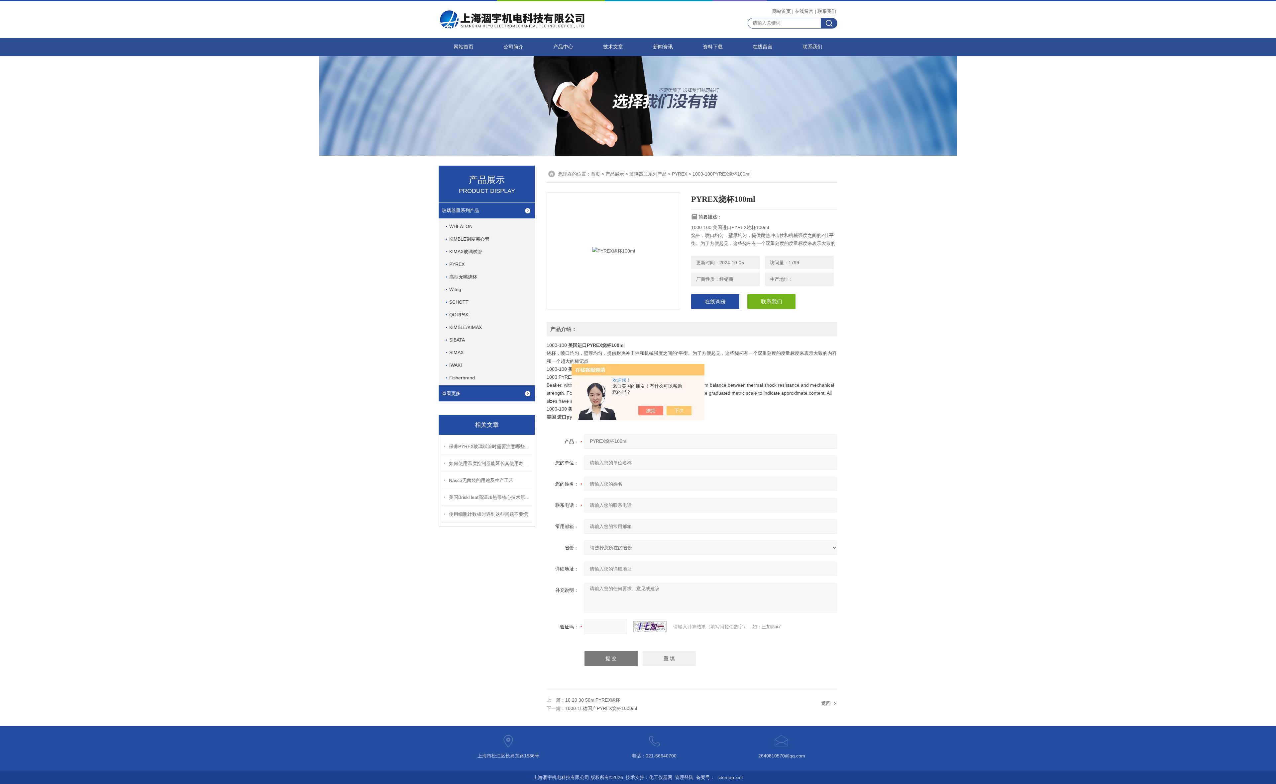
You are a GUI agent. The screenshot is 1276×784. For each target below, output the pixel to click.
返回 (826, 703)
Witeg (455, 289)
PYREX (457, 264)
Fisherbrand (462, 377)
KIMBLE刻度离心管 (469, 239)
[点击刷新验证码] (650, 626)
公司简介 (513, 46)
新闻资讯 (663, 46)
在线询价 (715, 301)
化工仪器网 (660, 777)
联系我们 (826, 11)
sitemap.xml (730, 777)
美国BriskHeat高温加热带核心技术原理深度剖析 (490, 497)
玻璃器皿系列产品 (460, 210)
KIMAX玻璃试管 (465, 251)
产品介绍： (563, 329)
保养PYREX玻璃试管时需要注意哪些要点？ (490, 446)
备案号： (705, 777)
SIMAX (456, 352)
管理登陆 (684, 777)
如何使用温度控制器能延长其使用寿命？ (490, 463)
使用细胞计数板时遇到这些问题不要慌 (488, 514)
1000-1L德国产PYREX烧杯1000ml (601, 708)
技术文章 (613, 46)
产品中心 (563, 46)
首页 (595, 174)
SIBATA (457, 340)
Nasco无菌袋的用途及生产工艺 (481, 480)
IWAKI (455, 365)
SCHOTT (459, 302)
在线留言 (804, 11)
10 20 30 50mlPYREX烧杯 (592, 700)
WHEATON (461, 226)
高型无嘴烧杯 (463, 276)
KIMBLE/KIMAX (465, 327)
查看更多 (451, 393)
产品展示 (614, 174)
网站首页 (781, 11)
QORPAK (459, 314)
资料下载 (713, 46)
